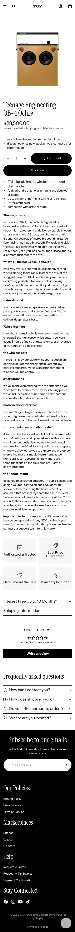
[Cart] (70, 6)
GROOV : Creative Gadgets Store (36, 914)
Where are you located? (30, 718)
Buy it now (37, 170)
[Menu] (5, 6)
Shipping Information (21, 610)
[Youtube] (20, 901)
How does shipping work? (31, 699)
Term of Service (13, 812)
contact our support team (20, 528)
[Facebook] (5, 901)
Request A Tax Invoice (17, 873)
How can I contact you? (29, 690)
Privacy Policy (12, 805)
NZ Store (9, 846)
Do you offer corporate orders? (36, 708)
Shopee (8, 833)
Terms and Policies (37, 926)
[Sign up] (65, 765)
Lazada (7, 839)
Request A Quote (14, 867)
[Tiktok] (27, 901)
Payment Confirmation (18, 880)
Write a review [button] (37, 653)
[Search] (13, 6)
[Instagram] (13, 901)
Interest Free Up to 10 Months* (30, 601)
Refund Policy (12, 799)
